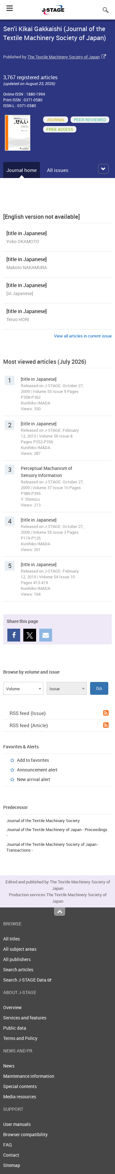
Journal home (21, 170)
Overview (12, 1007)
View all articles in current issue (83, 336)
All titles (11, 939)
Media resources (19, 1096)
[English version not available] (41, 216)
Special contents (20, 1086)
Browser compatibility (25, 1134)
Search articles (18, 969)
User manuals (17, 1124)
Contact (11, 1155)
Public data (14, 1028)
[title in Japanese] (26, 233)
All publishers (17, 959)
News (8, 1066)
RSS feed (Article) (29, 725)
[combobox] (23, 688)
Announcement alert (37, 770)
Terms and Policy (20, 1038)
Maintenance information (28, 1076)
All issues (57, 170)
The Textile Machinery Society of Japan (63, 57)
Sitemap (11, 1165)
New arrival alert (33, 779)
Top (59, 911)
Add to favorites (33, 760)
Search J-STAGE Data (25, 980)
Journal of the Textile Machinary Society (43, 820)
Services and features (24, 1018)
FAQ (7, 1145)
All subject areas (19, 949)
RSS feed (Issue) (28, 713)
